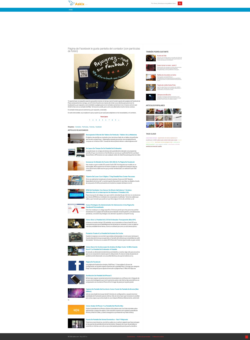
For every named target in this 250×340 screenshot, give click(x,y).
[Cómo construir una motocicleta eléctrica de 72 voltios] (159, 111)
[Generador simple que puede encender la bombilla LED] (177, 125)
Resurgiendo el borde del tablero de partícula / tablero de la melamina (111, 135)
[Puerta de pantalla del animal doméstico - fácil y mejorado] (76, 324)
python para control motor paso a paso (167, 140)
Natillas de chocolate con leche (166, 75)
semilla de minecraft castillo (154, 146)
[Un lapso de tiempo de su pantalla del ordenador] (76, 152)
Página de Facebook (93, 262)
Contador (78, 127)
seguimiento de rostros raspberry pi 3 (167, 138)
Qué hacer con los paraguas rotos (164, 142)
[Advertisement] (125, 26)
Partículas (85, 127)
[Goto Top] (246, 337)
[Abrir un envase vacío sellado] (159, 118)
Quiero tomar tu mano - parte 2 (166, 65)
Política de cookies (158, 336)
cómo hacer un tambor (174, 144)
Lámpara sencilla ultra (164, 95)
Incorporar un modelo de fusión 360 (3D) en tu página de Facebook (110, 162)
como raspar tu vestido (161, 144)
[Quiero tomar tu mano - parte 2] (151, 67)
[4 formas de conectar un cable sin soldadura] (168, 125)
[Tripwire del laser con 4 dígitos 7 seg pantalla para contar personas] (76, 180)
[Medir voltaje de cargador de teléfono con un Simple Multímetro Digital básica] (159, 125)
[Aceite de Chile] (151, 58)
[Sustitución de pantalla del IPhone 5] (76, 279)
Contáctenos (131, 336)
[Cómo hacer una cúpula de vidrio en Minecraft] (150, 125)
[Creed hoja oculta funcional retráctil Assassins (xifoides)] (177, 118)
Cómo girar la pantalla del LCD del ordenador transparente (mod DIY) (111, 220)
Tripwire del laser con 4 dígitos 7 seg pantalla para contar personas (110, 176)
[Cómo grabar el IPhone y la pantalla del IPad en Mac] (76, 310)
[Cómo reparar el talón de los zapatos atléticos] (168, 111)
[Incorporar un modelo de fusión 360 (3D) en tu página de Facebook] (76, 166)
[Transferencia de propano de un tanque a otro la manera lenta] (177, 111)
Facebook (99, 127)
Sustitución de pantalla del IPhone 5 (98, 275)
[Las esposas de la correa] (150, 118)
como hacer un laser (151, 138)
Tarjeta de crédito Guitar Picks (166, 85)
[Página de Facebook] (76, 266)
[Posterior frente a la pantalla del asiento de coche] (76, 237)
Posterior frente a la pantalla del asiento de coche (104, 233)
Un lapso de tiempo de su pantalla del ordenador (104, 148)
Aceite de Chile (161, 55)
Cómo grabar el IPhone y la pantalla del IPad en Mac (104, 306)
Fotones (91, 127)
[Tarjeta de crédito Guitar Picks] (151, 87)
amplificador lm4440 (151, 140)
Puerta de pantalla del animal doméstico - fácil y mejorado (107, 319)
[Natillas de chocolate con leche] (151, 77)
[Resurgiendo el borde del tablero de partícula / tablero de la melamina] (76, 139)
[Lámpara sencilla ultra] (151, 97)
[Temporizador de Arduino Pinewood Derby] (150, 111)
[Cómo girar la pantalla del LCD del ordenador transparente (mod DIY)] (76, 224)
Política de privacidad (143, 336)
